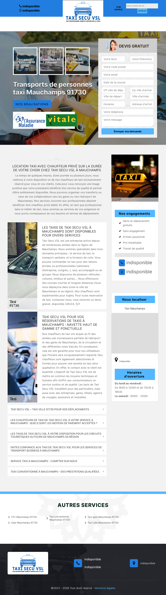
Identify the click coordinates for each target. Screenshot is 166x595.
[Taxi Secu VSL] (83, 11)
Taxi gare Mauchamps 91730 (103, 517)
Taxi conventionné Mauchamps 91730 (59, 518)
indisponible (31, 6)
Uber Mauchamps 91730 (24, 522)
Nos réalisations (32, 104)
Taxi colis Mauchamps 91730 (103, 522)
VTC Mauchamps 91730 (24, 517)
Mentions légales (105, 588)
